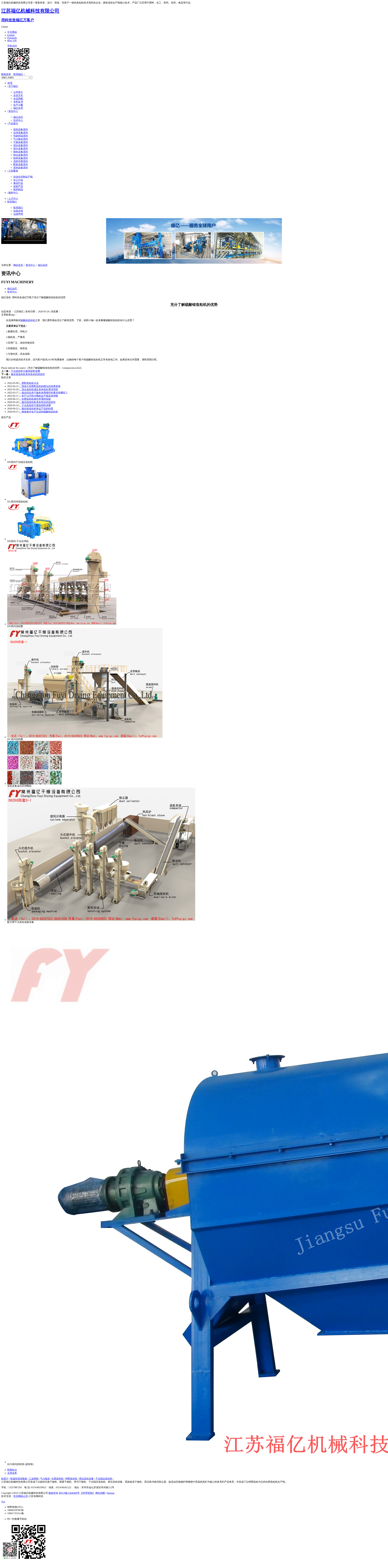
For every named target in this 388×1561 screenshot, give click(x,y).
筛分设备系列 (20, 148)
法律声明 (18, 214)
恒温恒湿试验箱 (18, 1478)
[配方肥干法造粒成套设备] (101, 919)
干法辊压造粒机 (103, 1478)
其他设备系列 (20, 167)
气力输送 (45, 1478)
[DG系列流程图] (84, 737)
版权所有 (53, 1493)
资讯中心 (13, 111)
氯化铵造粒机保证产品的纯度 (36, 408)
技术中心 (18, 120)
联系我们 (12, 201)
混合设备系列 (20, 145)
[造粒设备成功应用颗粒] (34, 783)
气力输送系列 (20, 139)
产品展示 (13, 123)
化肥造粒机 (58, 1478)
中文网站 (12, 32)
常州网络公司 (20, 1496)
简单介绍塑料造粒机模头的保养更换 (39, 386)
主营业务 (12, 1473)
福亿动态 (18, 117)
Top (3, 1501)
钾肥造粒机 (71, 1478)
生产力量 (18, 105)
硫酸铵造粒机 (28, 320)
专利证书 (18, 101)
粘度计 (4, 1478)
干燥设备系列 (20, 142)
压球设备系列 (20, 132)
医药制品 (18, 189)
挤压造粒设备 (86, 1478)
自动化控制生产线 (23, 176)
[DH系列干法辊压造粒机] (34, 459)
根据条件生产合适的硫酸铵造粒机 (38, 411)
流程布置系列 (20, 161)
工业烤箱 (33, 1478)
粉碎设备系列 (20, 158)
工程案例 (13, 171)
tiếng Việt (12, 40)
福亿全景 (18, 108)
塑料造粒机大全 (29, 383)
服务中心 (13, 192)
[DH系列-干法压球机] (34, 539)
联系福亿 (18, 74)
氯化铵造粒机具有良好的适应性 (28, 374)
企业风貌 (18, 98)
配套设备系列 (20, 164)
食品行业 (18, 183)
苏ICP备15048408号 (69, 1493)
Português (12, 38)
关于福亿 (13, 86)
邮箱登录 (6, 74)
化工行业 (18, 180)
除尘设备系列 (20, 155)
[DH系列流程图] (61, 624)
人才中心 (13, 198)
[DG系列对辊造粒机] (34, 499)
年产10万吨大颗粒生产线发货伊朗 (38, 395)
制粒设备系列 (20, 151)
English (11, 35)
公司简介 (18, 92)
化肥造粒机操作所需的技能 (35, 399)
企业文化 (18, 95)
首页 (10, 83)
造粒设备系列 (20, 129)
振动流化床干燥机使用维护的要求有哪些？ (43, 392)
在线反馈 (18, 211)
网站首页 (18, 265)
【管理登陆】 (87, 1493)
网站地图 (100, 1493)
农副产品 (18, 186)
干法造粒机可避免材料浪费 (25, 371)
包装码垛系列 (20, 135)
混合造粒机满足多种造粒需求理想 (38, 389)
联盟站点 (12, 1470)
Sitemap (110, 1493)
